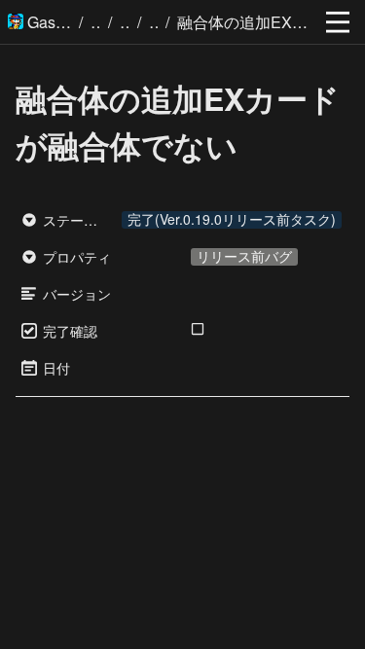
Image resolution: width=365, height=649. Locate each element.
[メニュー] (337, 22)
